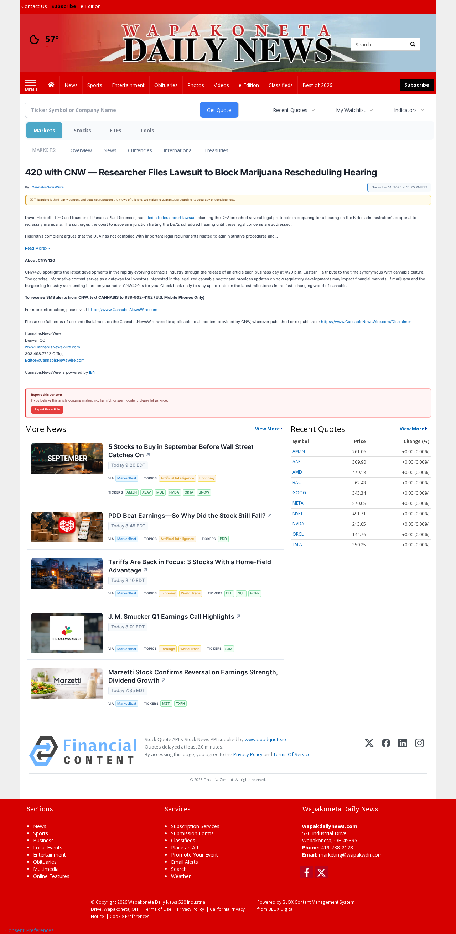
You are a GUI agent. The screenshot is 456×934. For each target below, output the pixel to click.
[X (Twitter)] (369, 751)
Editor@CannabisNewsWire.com (55, 360)
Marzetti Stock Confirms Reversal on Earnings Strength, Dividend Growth (193, 676)
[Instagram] (419, 751)
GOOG (299, 493)
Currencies (140, 150)
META (298, 503)
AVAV (146, 492)
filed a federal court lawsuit (170, 217)
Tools (147, 130)
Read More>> (37, 248)
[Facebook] (386, 751)
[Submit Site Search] (413, 44)
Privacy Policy (248, 754)
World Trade (191, 593)
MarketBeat (126, 478)
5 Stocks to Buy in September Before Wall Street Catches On (181, 451)
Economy (207, 478)
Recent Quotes (290, 110)
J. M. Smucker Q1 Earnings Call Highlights (174, 616)
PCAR (254, 593)
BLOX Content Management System (318, 902)
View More (267, 428)
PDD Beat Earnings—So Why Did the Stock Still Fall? (190, 515)
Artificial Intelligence (177, 478)
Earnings (168, 649)
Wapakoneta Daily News (152, 902)
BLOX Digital (281, 909)
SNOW (204, 492)
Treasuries (216, 150)
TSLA (297, 544)
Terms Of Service (292, 754)
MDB (160, 492)
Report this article (47, 409)
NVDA (174, 492)
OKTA (189, 492)
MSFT (297, 513)
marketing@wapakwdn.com (351, 854)
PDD (223, 539)
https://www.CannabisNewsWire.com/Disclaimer (366, 321)
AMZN (131, 492)
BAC (296, 482)
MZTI (166, 703)
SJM (228, 649)
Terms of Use (157, 909)
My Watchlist (351, 110)
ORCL (298, 534)
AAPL (297, 462)
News (109, 150)
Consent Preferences (29, 930)
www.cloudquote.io (265, 739)
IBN (92, 372)
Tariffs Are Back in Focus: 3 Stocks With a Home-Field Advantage (189, 566)
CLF (229, 593)
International (178, 150)
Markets (44, 130)
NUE (241, 593)
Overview (81, 150)
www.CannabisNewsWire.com (52, 346)
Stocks (82, 130)
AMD (297, 472)
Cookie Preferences (130, 916)
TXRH (180, 703)
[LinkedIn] (402, 751)
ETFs (115, 130)
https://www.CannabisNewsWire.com (122, 309)
